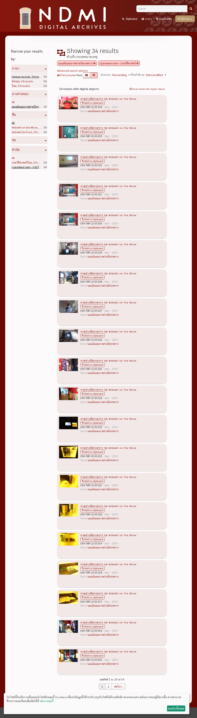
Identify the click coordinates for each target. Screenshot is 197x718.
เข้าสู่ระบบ (183, 18)
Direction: (106, 74)
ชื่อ (14, 115)
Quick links (165, 18)
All (13, 102)
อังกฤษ (22, 81)
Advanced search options (72, 70)
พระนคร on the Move (31, 127)
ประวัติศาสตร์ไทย (29, 162)
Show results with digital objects (148, 88)
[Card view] (86, 75)
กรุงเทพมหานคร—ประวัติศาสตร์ (37, 167)
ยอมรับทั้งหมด (176, 708)
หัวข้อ (16, 150)
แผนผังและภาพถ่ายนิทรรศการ (36, 106)
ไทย (21, 85)
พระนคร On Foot (29, 132)
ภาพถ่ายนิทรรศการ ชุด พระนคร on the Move (108, 99)
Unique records (28, 76)
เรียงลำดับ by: (138, 74)
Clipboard (131, 18)
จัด (14, 140)
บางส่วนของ (20, 94)
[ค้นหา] (190, 8)
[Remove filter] (94, 63)
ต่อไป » (118, 686)
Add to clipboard (93, 103)
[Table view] (94, 75)
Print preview (68, 75)
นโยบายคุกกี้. (47, 701)
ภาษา (148, 18)
